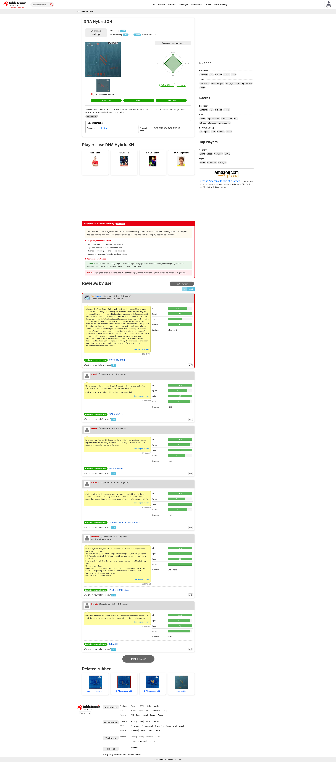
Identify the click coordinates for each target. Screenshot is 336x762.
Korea (227, 153)
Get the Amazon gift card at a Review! (220, 181)
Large (202, 87)
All (201, 131)
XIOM (234, 74)
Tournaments (197, 4)
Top (153, 4)
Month (191, 289)
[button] (103, 60)
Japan (209, 153)
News (208, 4)
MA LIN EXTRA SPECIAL (119, 590)
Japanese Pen (213, 118)
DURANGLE (114, 644)
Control (220, 131)
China (202, 153)
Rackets (161, 4)
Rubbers (172, 4)
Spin (213, 131)
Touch (229, 131)
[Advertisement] (104, 198)
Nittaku (218, 74)
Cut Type (222, 162)
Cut (235, 118)
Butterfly (204, 74)
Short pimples (217, 83)
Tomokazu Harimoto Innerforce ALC (125, 522)
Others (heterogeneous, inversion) (215, 123)
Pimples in (204, 83)
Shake (202, 118)
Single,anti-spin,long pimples (239, 83)
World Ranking (220, 4)
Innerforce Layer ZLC (118, 468)
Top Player (183, 4)
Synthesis (134, 730)
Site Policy (118, 754)
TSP (211, 74)
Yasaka (227, 74)
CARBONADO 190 (116, 414)
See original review (141, 349)
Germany (218, 153)
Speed (206, 131)
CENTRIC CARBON (117, 360)
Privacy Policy (108, 754)
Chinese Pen (226, 118)
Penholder (211, 162)
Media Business (128, 754)
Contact (138, 754)
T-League (134, 747)
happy (98, 296)
